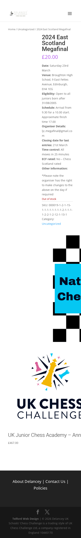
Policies (40, 488)
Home (11, 29)
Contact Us (55, 481)
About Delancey (27, 481)
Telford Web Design (25, 519)
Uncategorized (25, 29)
